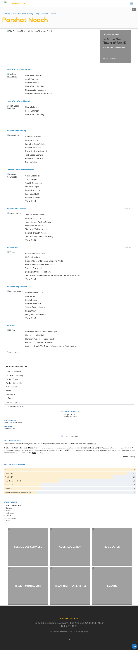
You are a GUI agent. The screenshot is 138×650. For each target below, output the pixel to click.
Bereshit (9, 508)
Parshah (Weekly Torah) (29, 14)
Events (112, 585)
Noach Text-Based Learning (19, 101)
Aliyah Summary (32, 79)
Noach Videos (13, 248)
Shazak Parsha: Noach (35, 253)
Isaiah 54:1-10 (9, 428)
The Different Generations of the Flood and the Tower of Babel (52, 275)
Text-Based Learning (34, 155)
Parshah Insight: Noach (35, 218)
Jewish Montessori (28, 585)
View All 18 (30, 201)
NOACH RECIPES (109, 34)
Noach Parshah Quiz (34, 293)
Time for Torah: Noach (34, 215)
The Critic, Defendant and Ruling (39, 236)
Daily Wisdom (31, 162)
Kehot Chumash (32, 111)
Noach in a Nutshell (33, 75)
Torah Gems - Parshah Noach (38, 222)
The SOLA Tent (112, 546)
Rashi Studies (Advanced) (36, 151)
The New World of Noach (36, 229)
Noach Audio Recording (35, 90)
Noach (22, 366)
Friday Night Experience (70, 585)
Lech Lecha (10, 513)
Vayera (8, 516)
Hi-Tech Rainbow (32, 257)
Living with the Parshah (35, 314)
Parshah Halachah (33, 147)
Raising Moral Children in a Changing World (44, 261)
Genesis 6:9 (91, 444)
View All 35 (30, 240)
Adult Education (70, 546)
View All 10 (30, 279)
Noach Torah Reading (34, 86)
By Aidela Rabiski (109, 60)
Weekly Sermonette (33, 183)
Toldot (8, 521)
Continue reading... (129, 456)
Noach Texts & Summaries (19, 69)
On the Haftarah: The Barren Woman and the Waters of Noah (52, 346)
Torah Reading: (10, 420)
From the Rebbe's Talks (35, 144)
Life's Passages (32, 187)
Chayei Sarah (10, 518)
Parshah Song (31, 300)
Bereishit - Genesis (48, 14)
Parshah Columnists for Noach (20, 170)
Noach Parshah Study (16, 130)
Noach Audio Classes (16, 208)
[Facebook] (69, 640)
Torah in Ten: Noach (33, 268)
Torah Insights (31, 179)
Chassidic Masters (33, 137)
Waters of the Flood (34, 225)
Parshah (11, 366)
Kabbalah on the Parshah (36, 158)
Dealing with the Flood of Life (38, 272)
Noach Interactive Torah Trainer (38, 93)
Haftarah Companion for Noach (38, 342)
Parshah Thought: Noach (35, 233)
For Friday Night (32, 194)
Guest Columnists (32, 176)
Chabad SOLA (18, 3)
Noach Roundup (32, 83)
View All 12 (30, 318)
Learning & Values (10, 14)
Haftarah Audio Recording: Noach (39, 339)
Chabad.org (63, 632)
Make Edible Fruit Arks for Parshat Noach (115, 42)
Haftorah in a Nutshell (34, 335)
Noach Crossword (33, 303)
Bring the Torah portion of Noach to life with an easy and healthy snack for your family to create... (115, 53)
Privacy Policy (83, 632)
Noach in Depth (32, 107)
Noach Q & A (30, 311)
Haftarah (11, 325)
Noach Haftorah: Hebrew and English (41, 331)
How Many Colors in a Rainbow (39, 264)
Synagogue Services (28, 546)
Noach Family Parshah (17, 286)
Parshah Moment (32, 197)
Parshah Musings (32, 190)
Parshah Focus (31, 140)
